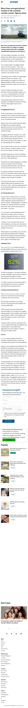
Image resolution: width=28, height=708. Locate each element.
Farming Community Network (12, 294)
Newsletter (3, 692)
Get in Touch (4, 670)
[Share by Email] (12, 21)
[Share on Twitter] (5, 21)
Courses (3, 650)
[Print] (15, 21)
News (2, 17)
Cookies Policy (4, 674)
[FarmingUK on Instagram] (16, 634)
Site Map (3, 685)
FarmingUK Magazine (6, 655)
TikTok (2, 702)
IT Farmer (3, 657)
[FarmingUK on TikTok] (21, 634)
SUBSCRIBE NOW (8, 421)
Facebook (3, 696)
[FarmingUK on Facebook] (7, 634)
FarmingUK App (4, 694)
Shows (2, 644)
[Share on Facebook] (2, 21)
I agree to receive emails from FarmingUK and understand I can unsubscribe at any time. (14, 415)
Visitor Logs (3, 687)
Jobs (2, 646)
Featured (3, 643)
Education (6, 17)
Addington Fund (8, 247)
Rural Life (12, 17)
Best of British (4, 661)
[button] (8, 628)
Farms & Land (4, 648)
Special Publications (5, 663)
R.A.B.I (3, 338)
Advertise (3, 672)
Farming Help (18, 375)
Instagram (3, 700)
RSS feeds (3, 683)
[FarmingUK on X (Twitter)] (11, 634)
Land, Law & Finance (5, 659)
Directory (3, 665)
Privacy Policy (4, 681)
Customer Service (5, 676)
